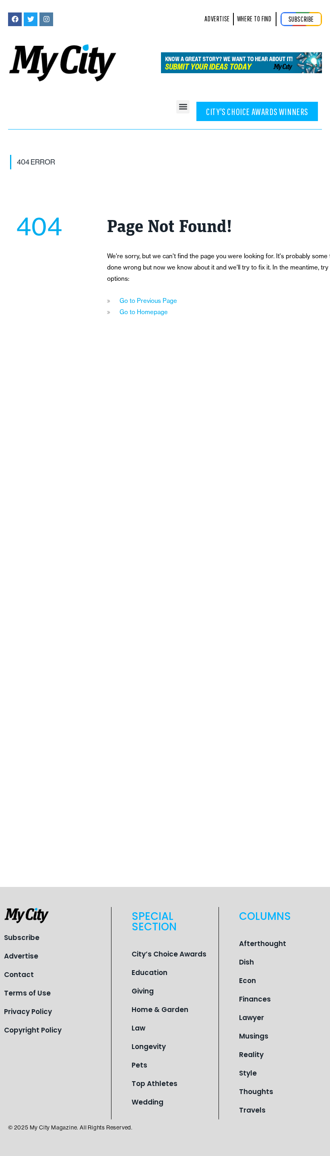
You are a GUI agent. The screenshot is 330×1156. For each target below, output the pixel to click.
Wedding (147, 1102)
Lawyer (251, 1017)
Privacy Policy (28, 1011)
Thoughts (256, 1091)
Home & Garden (160, 1009)
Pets (139, 1065)
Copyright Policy (33, 1030)
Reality (251, 1054)
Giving (143, 991)
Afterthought (262, 943)
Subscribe (21, 937)
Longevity (149, 1046)
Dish (246, 962)
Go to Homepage (144, 312)
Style (248, 1073)
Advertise (21, 956)
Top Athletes (154, 1083)
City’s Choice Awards (169, 954)
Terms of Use (27, 993)
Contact (19, 974)
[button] (183, 106)
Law (138, 1028)
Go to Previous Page (148, 300)
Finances (255, 999)
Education (149, 972)
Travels (252, 1110)
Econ (247, 980)
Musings (253, 1036)
